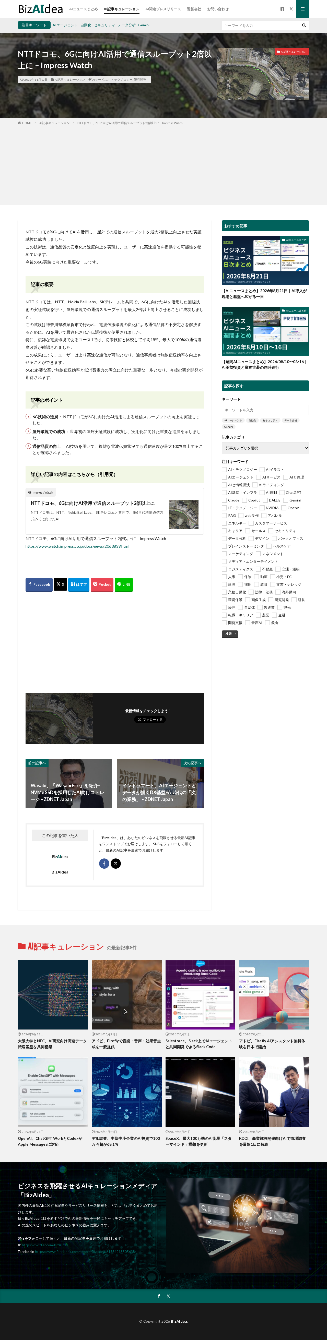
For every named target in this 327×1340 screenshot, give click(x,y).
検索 (229, 634)
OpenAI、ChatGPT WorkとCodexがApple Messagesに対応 (50, 1141)
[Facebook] (39, 585)
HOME (27, 123)
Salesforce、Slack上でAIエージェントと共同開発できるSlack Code (199, 1043)
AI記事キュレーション (121, 9)
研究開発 (140, 79)
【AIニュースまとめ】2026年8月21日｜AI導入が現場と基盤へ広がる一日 (264, 293)
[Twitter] (60, 584)
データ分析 (127, 25)
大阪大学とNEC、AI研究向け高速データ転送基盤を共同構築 (52, 1043)
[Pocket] (102, 585)
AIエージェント (65, 25)
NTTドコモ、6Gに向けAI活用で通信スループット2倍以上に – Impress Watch (130, 123)
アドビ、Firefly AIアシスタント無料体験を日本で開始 (272, 1043)
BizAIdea (179, 1321)
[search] (304, 25)
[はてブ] (78, 585)
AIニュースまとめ (83, 9)
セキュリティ (104, 25)
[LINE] (124, 585)
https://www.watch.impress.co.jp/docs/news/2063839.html (77, 546)
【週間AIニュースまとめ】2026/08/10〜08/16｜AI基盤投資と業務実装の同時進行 (265, 364)
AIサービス (99, 79)
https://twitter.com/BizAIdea (45, 1245)
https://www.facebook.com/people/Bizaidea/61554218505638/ (85, 1251)
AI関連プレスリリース (163, 9)
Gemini (143, 25)
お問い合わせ (218, 9)
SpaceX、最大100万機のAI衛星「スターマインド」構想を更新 (199, 1141)
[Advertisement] (163, 164)
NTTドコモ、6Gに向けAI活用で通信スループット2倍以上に (93, 503)
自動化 (85, 25)
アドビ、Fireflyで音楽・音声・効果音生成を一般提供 (126, 1043)
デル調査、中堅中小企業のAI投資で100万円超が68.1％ (126, 1141)
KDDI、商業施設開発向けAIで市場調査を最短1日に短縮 (272, 1141)
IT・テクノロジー (121, 79)
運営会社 (194, 9)
